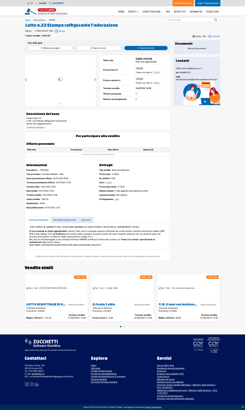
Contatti (43, 3)
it (32, 3)
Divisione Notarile (99, 379)
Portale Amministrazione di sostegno (108, 376)
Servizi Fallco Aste (165, 365)
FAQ (168, 11)
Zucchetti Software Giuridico (104, 382)
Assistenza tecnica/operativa (170, 368)
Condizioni (212, 11)
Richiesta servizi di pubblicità (170, 382)
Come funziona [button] (151, 11)
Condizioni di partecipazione (170, 396)
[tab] (38, 220)
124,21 (156, 83)
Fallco (93, 365)
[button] (60, 31)
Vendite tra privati (183, 3)
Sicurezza (161, 371)
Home (27, 20)
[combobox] (32, 3)
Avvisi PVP (180, 11)
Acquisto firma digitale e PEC (170, 374)
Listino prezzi (163, 376)
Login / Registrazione (207, 3)
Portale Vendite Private (101, 371)
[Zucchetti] (56, 3)
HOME (121, 11)
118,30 (156, 72)
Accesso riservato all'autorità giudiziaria (175, 398)
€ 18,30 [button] (109, 182)
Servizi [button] (132, 11)
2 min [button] (117, 199)
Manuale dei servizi (166, 379)
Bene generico (39, 20)
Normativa (196, 11)
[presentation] (26, 79)
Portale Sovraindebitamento (104, 374)
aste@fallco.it (37, 374)
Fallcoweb (95, 368)
